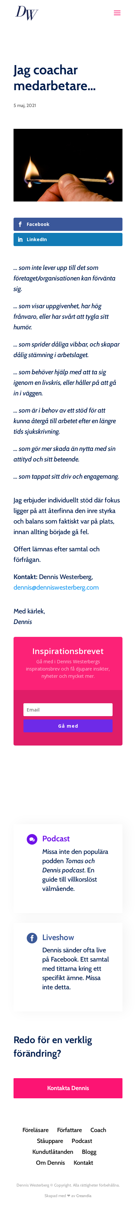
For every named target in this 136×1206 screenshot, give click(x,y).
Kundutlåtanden (52, 1151)
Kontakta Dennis (68, 1088)
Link (68, 911)
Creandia (83, 1195)
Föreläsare (35, 1130)
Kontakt (83, 1162)
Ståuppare (50, 1141)
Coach (98, 1130)
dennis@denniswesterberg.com (56, 587)
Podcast (82, 1141)
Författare (69, 1130)
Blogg (89, 1151)
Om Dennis (50, 1162)
